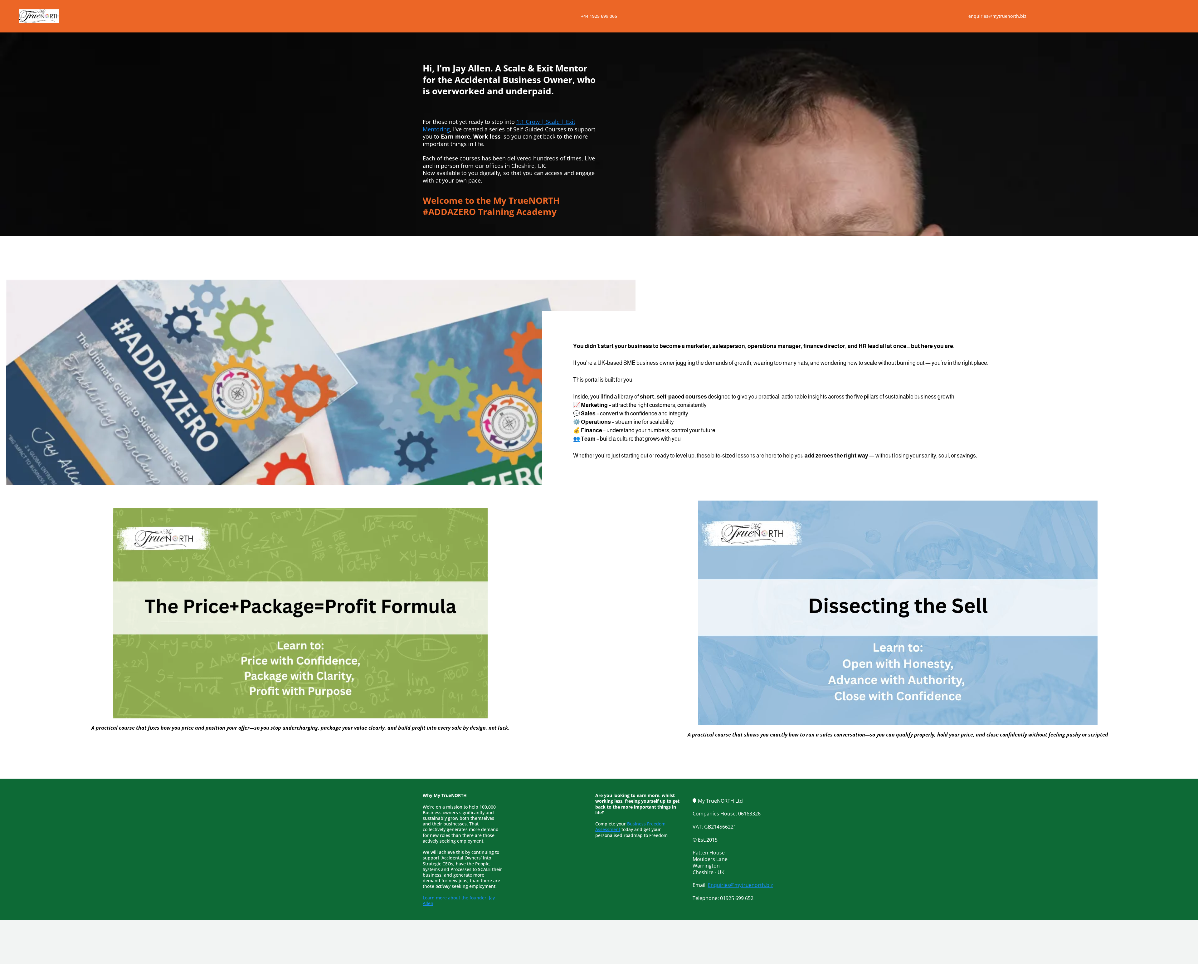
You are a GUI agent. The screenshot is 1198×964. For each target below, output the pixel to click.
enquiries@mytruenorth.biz (997, 16)
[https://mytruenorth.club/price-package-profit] (300, 613)
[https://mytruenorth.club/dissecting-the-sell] (898, 613)
